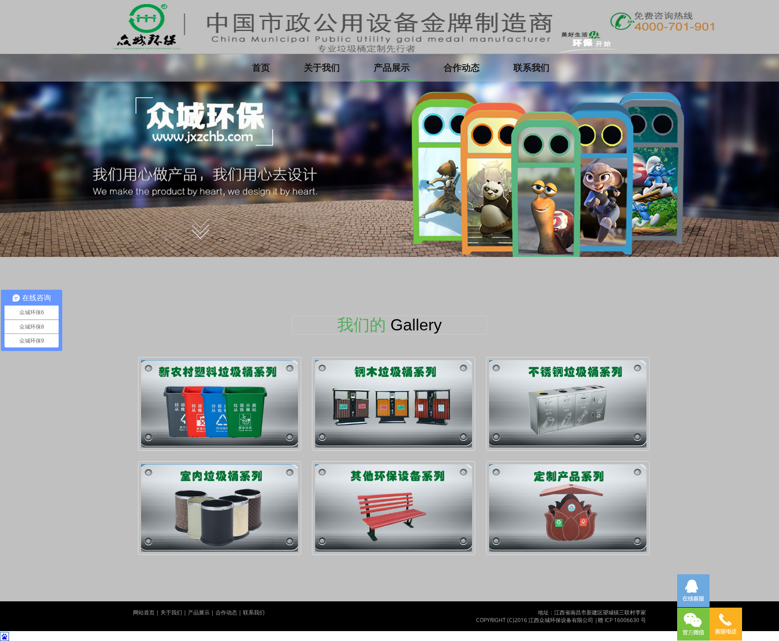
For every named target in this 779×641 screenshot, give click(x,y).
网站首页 (144, 612)
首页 (268, 67)
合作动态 (462, 67)
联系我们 (531, 67)
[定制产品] (568, 508)
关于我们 (322, 67)
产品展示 (392, 67)
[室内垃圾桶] (220, 508)
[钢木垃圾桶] (394, 404)
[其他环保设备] (394, 508)
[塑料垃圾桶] (220, 404)
